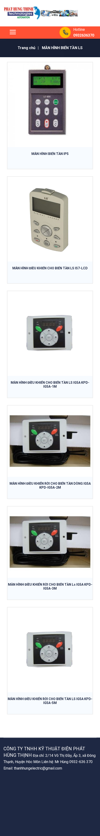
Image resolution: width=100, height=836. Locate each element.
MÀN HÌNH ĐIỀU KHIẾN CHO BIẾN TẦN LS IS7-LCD (50, 268)
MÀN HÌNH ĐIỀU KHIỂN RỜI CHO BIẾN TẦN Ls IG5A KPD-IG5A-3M (50, 587)
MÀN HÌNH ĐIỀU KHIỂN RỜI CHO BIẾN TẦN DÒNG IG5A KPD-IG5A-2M (50, 486)
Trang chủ (26, 48)
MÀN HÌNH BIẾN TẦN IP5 (50, 154)
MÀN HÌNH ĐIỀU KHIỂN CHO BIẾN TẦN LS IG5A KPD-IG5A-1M (50, 385)
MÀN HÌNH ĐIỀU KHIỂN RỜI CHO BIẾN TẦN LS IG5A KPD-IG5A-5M (50, 701)
